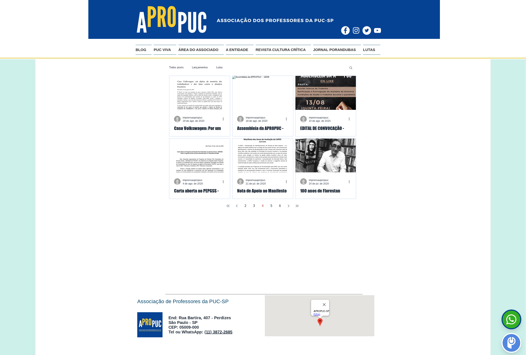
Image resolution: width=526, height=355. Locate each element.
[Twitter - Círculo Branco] (366, 30)
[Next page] (288, 206)
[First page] (228, 206)
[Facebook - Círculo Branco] (345, 30)
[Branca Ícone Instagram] (356, 30)
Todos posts (176, 67)
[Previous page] (236, 206)
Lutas (219, 67)
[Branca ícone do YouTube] (377, 30)
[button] (351, 68)
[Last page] (297, 206)
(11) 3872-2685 (218, 332)
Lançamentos (200, 67)
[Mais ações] (224, 119)
